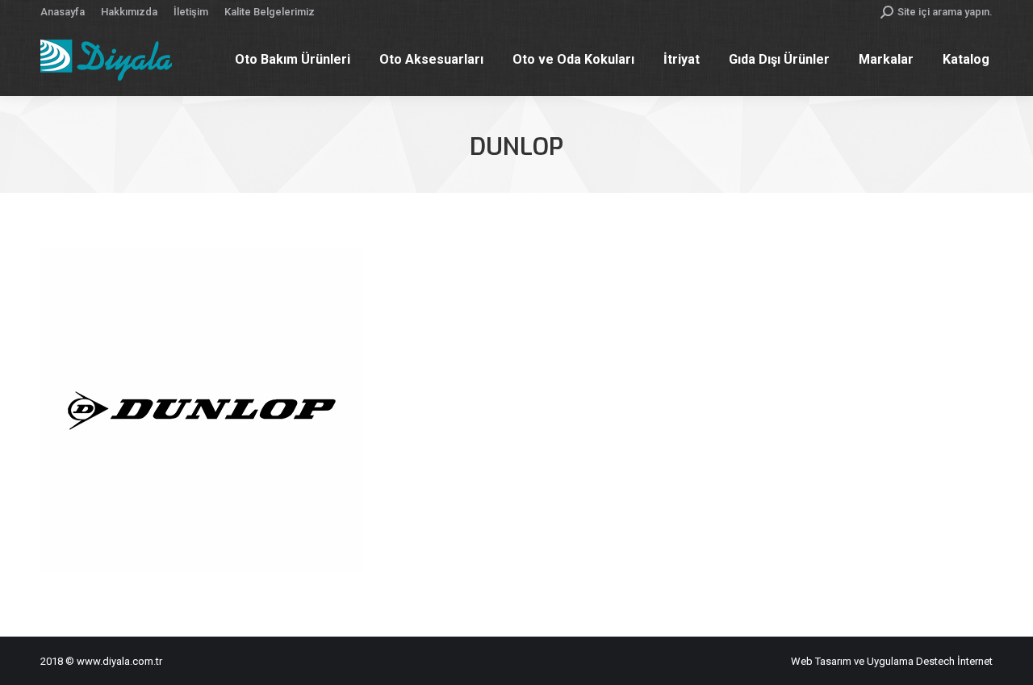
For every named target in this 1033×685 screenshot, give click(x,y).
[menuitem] (62, 11)
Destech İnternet (954, 661)
